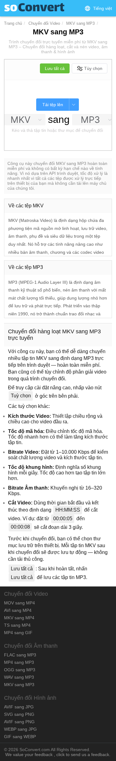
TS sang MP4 (17, 625)
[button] (98, 8)
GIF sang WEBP (20, 736)
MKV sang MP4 (19, 617)
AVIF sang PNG (19, 721)
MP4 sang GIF (18, 632)
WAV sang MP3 (19, 677)
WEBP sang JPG (20, 729)
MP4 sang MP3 (19, 662)
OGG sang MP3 (19, 669)
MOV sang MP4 (19, 602)
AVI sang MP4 (18, 610)
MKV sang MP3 (80, 23)
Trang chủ (13, 23)
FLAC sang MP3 (20, 654)
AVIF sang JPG (19, 706)
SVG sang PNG (19, 714)
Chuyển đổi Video (44, 23)
